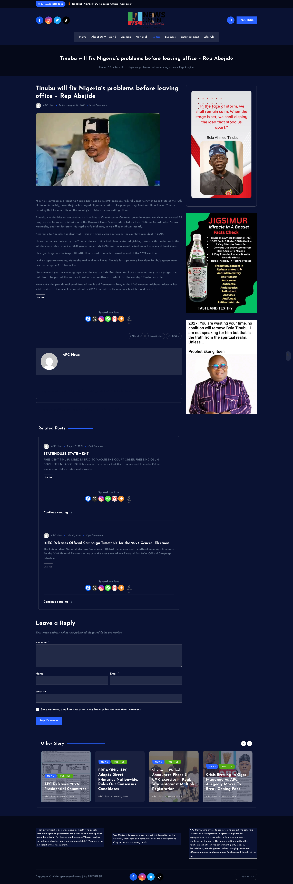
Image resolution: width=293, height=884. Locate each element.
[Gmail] (115, 319)
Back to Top (247, 877)
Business (170, 37)
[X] (95, 319)
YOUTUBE (247, 20)
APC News (48, 105)
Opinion (126, 37)
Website (41, 691)
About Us (97, 37)
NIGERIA (137, 336)
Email (114, 674)
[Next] (249, 743)
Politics (156, 37)
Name (40, 674)
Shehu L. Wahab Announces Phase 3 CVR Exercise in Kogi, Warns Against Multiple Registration (173, 779)
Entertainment (189, 37)
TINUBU (174, 336)
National (141, 37)
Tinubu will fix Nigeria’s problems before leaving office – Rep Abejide (152, 67)
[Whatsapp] (108, 319)
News (50, 776)
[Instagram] (101, 319)
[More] (121, 319)
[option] (66, 776)
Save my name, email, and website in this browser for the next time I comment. (91, 709)
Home (83, 37)
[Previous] (243, 743)
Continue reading (56, 512)
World (112, 37)
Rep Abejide (156, 336)
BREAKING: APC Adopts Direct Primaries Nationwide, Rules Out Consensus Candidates (118, 779)
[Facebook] (88, 319)
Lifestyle (208, 37)
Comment (42, 642)
